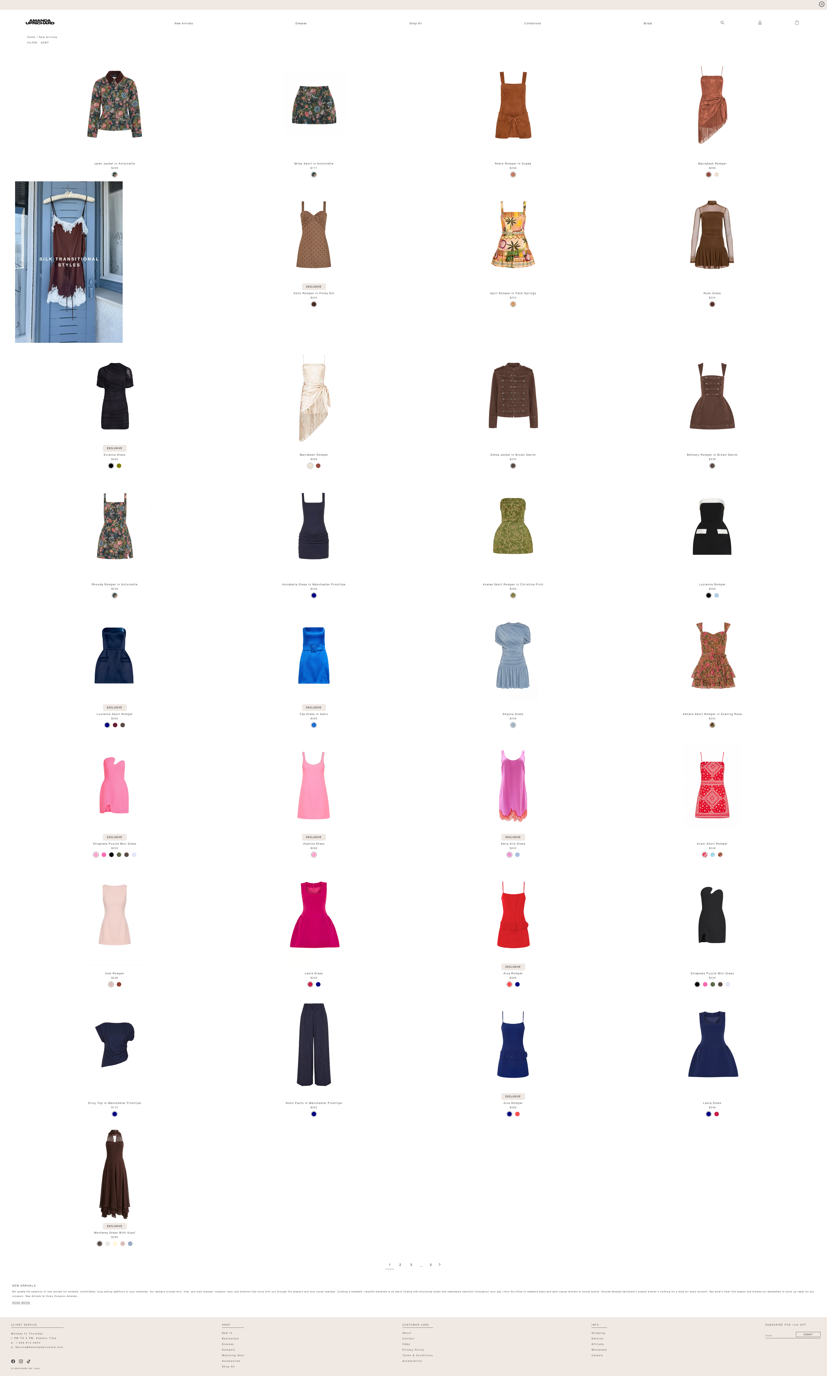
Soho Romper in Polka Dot (314, 292)
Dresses (301, 23)
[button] (792, 20)
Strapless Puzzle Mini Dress (115, 843)
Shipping (598, 1333)
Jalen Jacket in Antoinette (114, 163)
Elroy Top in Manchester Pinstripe (114, 1102)
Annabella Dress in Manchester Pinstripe (313, 583)
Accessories (231, 1361)
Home (31, 36)
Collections (532, 23)
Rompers (228, 1349)
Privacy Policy (413, 1349)
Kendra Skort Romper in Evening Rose (712, 713)
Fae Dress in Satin (314, 713)
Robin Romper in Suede (513, 163)
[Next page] (439, 1264)
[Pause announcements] (821, 4)
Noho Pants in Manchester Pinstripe (314, 1102)
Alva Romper (513, 972)
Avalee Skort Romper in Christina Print (513, 583)
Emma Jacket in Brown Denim (513, 454)
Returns (598, 1338)
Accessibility (412, 1361)
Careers (597, 1355)
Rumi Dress (712, 292)
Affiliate (598, 1344)
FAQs (406, 1344)
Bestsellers (230, 1338)
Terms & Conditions (418, 1355)
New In (227, 1333)
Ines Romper (114, 972)
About (407, 1333)
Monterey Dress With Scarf (114, 1232)
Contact (409, 1338)
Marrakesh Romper (712, 163)
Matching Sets (233, 1355)
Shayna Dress (513, 713)
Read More (21, 1302)
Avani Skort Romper (712, 843)
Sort (45, 42)
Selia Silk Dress (513, 843)
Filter (32, 42)
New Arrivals (184, 23)
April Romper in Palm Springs (513, 292)
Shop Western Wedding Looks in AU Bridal (58, 4)
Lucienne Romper (712, 583)
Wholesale (599, 1349)
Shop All (415, 23)
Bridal (648, 23)
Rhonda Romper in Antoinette (115, 583)
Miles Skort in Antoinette (314, 163)
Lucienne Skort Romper (115, 713)
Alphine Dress (314, 843)
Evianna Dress (115, 454)
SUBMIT (808, 1334)
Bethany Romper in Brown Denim (712, 454)
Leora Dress (314, 972)
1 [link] (390, 1264)
